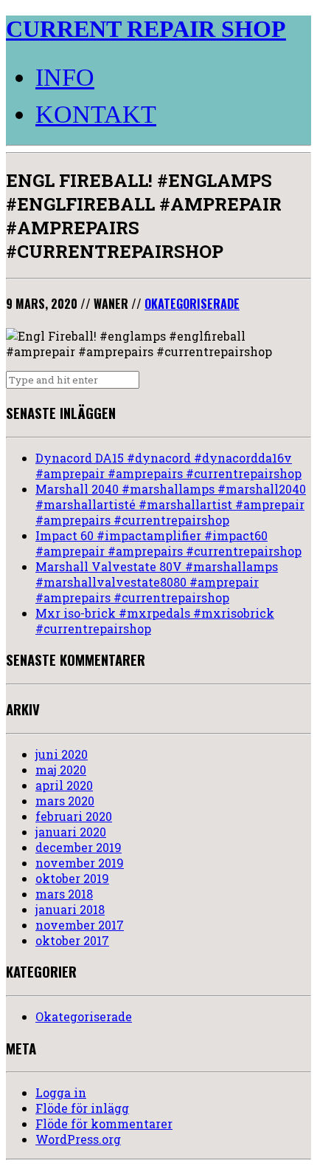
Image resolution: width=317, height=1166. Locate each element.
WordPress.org (78, 1139)
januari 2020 (70, 831)
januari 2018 (70, 909)
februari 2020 (73, 816)
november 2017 (79, 925)
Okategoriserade (192, 304)
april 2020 (64, 785)
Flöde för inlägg (82, 1108)
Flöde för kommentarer (104, 1123)
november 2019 (79, 862)
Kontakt (95, 114)
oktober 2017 (72, 940)
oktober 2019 (72, 878)
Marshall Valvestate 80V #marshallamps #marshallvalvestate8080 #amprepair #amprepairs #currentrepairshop (156, 582)
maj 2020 (60, 769)
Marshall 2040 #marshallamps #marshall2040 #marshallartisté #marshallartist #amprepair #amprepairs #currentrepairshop (170, 504)
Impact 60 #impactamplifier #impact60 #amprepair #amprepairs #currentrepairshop (168, 543)
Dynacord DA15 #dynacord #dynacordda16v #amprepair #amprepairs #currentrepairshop (168, 465)
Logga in (60, 1092)
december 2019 (78, 847)
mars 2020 (64, 800)
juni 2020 (61, 754)
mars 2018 (64, 893)
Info (64, 77)
